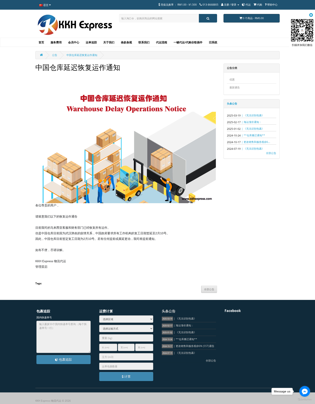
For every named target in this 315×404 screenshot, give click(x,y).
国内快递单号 (44, 317)
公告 (54, 55)
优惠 (232, 79)
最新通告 (235, 87)
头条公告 (232, 103)
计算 (127, 376)
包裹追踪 (65, 359)
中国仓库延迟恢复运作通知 (81, 55)
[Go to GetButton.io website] (305, 399)
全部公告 (271, 153)
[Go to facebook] (304, 391)
